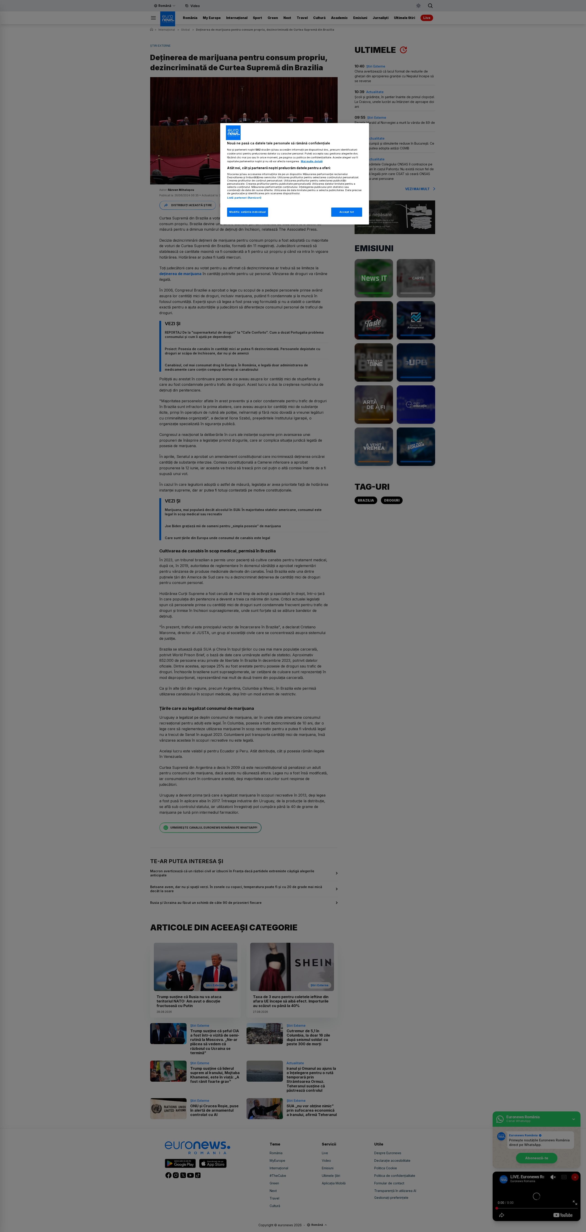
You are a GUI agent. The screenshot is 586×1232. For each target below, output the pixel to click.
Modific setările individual (247, 211)
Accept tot (346, 211)
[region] (294, 173)
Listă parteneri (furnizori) (244, 197)
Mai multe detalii (312, 161)
